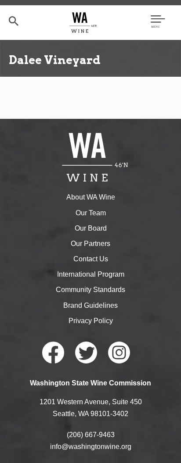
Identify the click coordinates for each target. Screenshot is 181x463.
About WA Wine (90, 197)
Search (13, 21)
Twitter (86, 352)
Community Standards (90, 289)
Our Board (91, 228)
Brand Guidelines (90, 305)
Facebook (53, 352)
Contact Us (90, 259)
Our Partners (90, 243)
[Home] (83, 22)
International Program (90, 274)
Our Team (91, 213)
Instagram (119, 352)
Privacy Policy (91, 320)
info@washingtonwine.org (90, 446)
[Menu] (158, 22)
